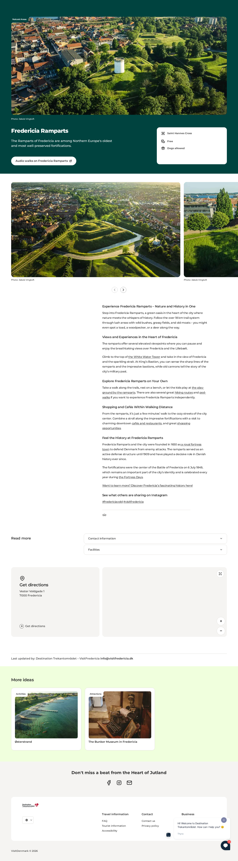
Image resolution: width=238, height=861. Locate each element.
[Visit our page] (119, 783)
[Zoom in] (221, 621)
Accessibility (109, 830)
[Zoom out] (221, 631)
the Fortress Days (131, 477)
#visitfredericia (133, 501)
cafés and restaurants (147, 423)
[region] (164, 602)
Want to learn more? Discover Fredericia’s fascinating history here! (147, 485)
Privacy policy (150, 825)
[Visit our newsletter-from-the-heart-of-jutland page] (129, 783)
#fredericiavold (112, 501)
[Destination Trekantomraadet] (30, 805)
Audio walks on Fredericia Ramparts (42, 161)
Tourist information (114, 825)
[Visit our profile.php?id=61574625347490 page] (109, 783)
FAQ (104, 821)
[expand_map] (220, 574)
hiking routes (184, 392)
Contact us (148, 821)
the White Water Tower (144, 356)
